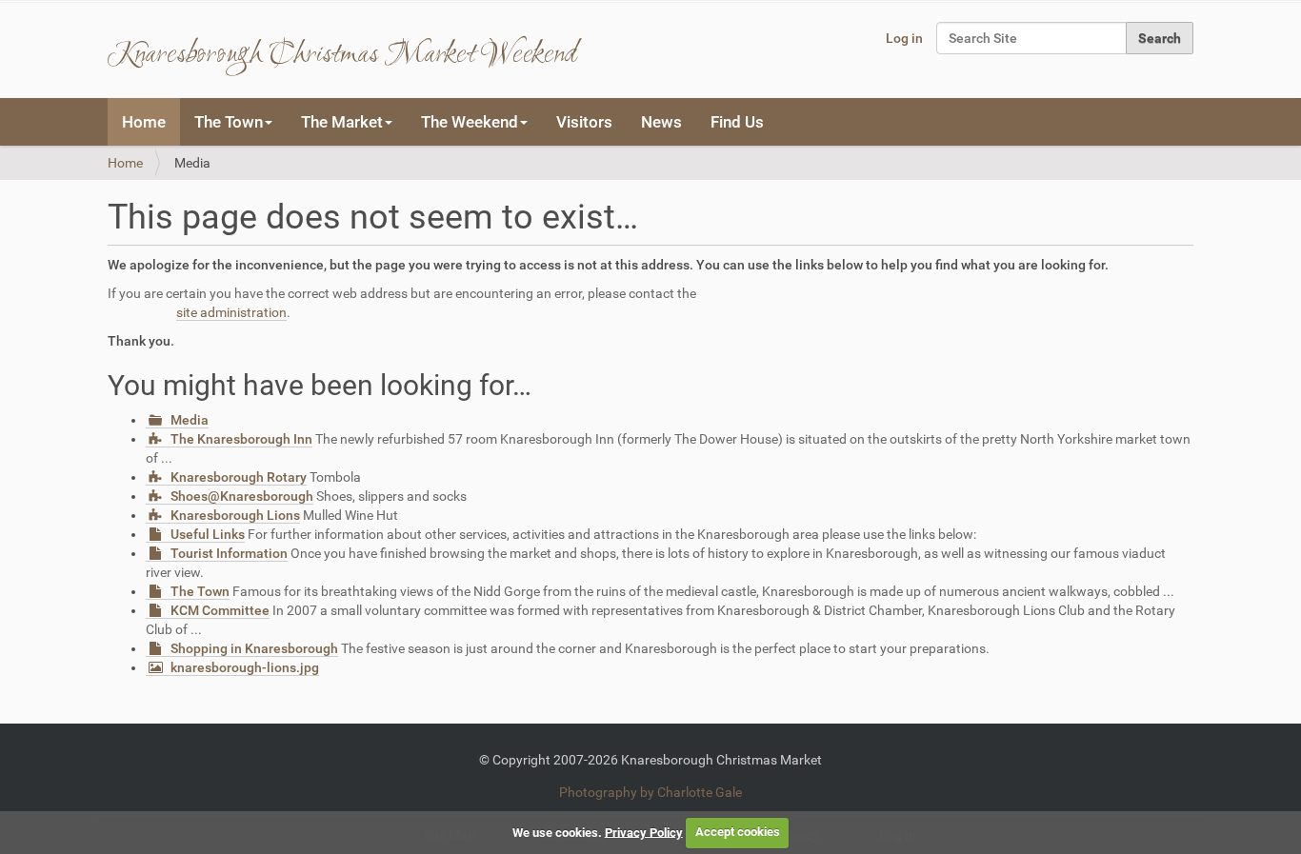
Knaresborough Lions (235, 515)
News (661, 121)
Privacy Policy (644, 831)
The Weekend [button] (469, 121)
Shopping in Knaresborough (254, 648)
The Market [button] (342, 121)
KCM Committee (220, 610)
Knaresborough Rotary (238, 477)
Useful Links (207, 534)
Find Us (737, 121)
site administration (231, 312)
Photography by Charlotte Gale (650, 792)
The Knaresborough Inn (241, 439)
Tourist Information (229, 553)
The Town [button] (228, 121)
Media (189, 419)
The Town (200, 591)
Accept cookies (737, 831)
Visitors (584, 121)
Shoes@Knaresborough (241, 496)
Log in (904, 38)
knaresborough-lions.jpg (244, 667)
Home (144, 121)
